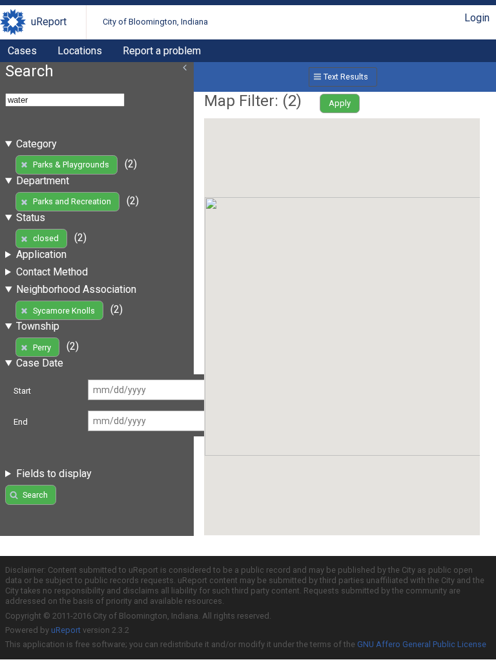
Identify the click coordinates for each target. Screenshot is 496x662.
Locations (79, 51)
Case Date (39, 363)
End (21, 422)
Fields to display (54, 473)
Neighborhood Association (76, 289)
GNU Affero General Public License (421, 644)
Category (36, 144)
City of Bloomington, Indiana (155, 22)
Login (477, 18)
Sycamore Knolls (64, 310)
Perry (42, 347)
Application (41, 254)
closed (46, 238)
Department (42, 181)
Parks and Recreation (72, 201)
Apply (340, 103)
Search (35, 495)
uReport (49, 22)
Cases (22, 51)
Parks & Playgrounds (71, 164)
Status (30, 217)
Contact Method (52, 272)
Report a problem (162, 51)
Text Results (346, 76)
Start (22, 391)
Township (37, 326)
